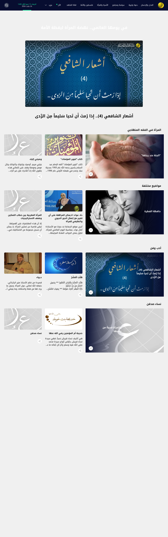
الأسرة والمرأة (102, 5)
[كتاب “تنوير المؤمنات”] (63, 155)
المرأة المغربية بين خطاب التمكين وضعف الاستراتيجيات (25, 216)
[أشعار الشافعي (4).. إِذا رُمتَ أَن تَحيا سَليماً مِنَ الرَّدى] (84, 106)
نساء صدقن (36, 333)
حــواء (39, 277)
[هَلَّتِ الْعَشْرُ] (63, 273)
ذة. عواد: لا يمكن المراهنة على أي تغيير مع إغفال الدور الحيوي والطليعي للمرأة (65, 218)
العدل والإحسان (147, 5)
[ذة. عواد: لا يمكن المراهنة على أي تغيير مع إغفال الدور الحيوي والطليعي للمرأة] (63, 211)
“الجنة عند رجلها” (151, 155)
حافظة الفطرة (152, 211)
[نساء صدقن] (23, 329)
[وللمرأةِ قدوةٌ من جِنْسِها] (125, 352)
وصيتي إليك (36, 159)
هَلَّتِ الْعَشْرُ (76, 277)
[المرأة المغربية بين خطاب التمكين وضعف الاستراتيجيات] (23, 211)
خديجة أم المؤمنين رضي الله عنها (65, 333)
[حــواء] (23, 273)
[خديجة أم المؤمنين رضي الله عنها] (63, 329)
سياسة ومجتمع (118, 5)
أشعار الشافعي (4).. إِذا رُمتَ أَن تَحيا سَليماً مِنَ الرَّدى (84, 116)
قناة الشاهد (71, 5)
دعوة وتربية (133, 5)
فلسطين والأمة (86, 5)
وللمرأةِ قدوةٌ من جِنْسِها (112, 329)
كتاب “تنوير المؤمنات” (71, 159)
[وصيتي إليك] (23, 155)
